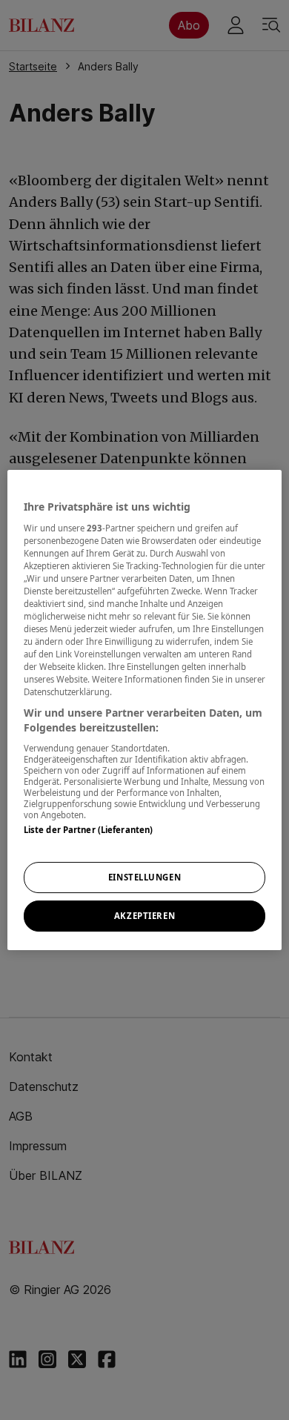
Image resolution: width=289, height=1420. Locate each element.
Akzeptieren (144, 915)
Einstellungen (144, 877)
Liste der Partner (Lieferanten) (88, 829)
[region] (144, 710)
